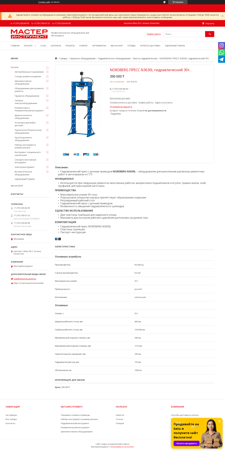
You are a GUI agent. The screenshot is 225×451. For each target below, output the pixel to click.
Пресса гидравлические (145, 58)
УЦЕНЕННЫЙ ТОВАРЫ (175, 45)
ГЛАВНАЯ (15, 45)
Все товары (11, 419)
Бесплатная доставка (120, 98)
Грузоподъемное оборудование (23, 139)
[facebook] (56, 239)
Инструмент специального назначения (28, 153)
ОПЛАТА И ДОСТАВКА (150, 45)
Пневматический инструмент (75, 427)
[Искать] (209, 34)
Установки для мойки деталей (25, 124)
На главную (11, 415)
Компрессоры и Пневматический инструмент (29, 109)
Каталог (15, 67)
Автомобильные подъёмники (29, 71)
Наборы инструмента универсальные (25, 146)
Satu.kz (126, 444)
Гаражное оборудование (82, 58)
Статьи (119, 419)
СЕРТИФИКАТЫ (99, 45)
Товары (63, 58)
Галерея (120, 423)
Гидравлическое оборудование (114, 58)
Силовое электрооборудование (26, 102)
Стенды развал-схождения (28, 76)
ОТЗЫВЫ (131, 45)
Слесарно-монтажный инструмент (25, 161)
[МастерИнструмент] (29, 37)
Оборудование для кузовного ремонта (29, 89)
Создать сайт (44, 2)
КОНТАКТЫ (56, 45)
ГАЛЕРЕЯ (83, 45)
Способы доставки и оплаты (185, 415)
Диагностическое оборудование (23, 116)
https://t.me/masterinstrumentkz (29, 283)
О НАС (43, 45)
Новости (120, 415)
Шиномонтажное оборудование (23, 82)
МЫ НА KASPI (117, 45)
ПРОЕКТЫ (70, 45)
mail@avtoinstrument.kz (25, 279)
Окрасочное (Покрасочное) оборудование (28, 131)
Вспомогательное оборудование (23, 173)
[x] (59, 239)
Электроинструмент (25, 167)
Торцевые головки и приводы (75, 415)
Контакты (10, 423)
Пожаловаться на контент (122, 446)
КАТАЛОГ (28, 45)
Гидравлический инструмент (75, 423)
